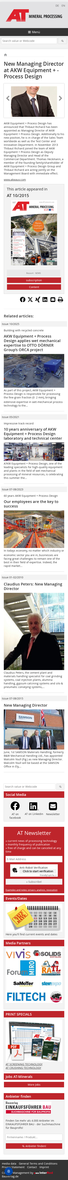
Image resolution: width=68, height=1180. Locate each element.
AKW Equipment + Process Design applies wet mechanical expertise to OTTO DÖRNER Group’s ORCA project (32, 343)
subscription (34, 280)
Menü (36, 32)
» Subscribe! (34, 881)
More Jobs (34, 1084)
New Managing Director (25, 705)
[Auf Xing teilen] (38, 301)
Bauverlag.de (10, 1176)
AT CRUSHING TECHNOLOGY (23, 1068)
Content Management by (18, 1173)
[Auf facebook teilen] (22, 301)
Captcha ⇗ (48, 875)
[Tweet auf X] (30, 301)
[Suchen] (62, 41)
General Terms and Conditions (38, 1163)
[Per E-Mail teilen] (53, 299)
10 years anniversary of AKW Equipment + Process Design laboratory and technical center (33, 434)
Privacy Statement (13, 1167)
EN (63, 5)
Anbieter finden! (35, 1146)
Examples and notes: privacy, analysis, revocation (31, 889)
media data (9, 1163)
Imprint (44, 1167)
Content (34, 287)
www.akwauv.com (15, 179)
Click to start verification (38, 871)
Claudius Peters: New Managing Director (33, 586)
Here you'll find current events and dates (31, 934)
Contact (32, 1167)
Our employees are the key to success (31, 504)
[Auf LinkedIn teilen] (45, 301)
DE (57, 5)
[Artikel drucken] (60, 299)
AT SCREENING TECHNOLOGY (24, 1064)
